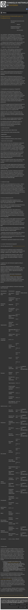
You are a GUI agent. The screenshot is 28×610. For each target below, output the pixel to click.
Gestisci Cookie (22, 607)
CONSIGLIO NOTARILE (17, 3)
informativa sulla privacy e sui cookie (15, 601)
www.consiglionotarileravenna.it (19, 246)
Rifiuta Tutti (13, 604)
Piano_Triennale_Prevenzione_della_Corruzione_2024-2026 (12, 595)
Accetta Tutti (23, 604)
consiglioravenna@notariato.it (13, 562)
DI (12, 5)
